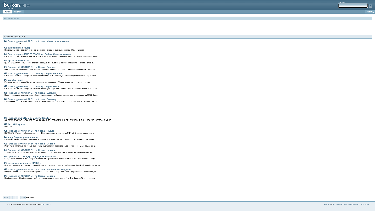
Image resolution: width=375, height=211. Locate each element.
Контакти (327, 204)
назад (6, 197)
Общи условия (365, 204)
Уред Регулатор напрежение (50, 138)
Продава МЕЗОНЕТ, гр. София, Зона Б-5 (58, 119)
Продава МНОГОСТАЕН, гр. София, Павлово (51, 68)
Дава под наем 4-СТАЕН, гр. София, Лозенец (51, 100)
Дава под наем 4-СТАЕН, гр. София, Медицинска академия (50, 170)
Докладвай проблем (351, 204)
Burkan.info (8, 18)
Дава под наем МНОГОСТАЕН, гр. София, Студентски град (53, 55)
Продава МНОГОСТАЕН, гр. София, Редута (49, 132)
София (10, 8)
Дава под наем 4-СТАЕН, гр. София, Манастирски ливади (36, 42)
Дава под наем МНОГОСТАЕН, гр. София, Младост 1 (51, 74)
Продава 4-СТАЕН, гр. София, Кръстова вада (50, 157)
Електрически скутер (44, 48)
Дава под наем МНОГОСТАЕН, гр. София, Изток (51, 87)
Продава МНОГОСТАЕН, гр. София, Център (50, 144)
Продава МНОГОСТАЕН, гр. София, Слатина (51, 94)
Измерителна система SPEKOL (53, 164)
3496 (23, 197)
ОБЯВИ (8, 12)
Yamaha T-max (48, 81)
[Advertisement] (56, 27)
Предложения (337, 204)
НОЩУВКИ (18, 12)
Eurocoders (47, 204)
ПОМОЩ (370, 12)
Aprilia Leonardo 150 (49, 61)
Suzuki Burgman (14, 125)
